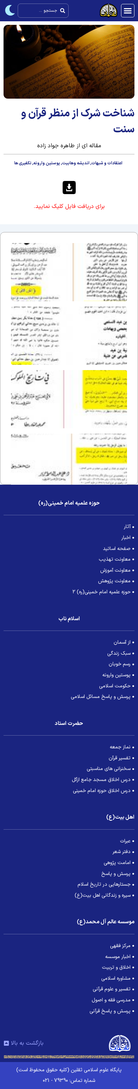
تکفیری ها (22, 163)
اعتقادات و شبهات (106, 163)
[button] (127, 10)
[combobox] (43, 11)
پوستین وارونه (46, 163)
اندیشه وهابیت (76, 163)
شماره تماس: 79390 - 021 (69, 1080)
